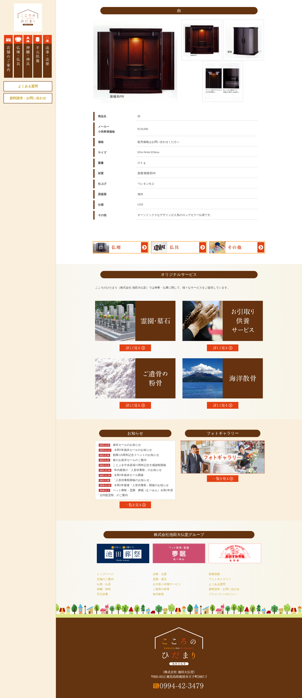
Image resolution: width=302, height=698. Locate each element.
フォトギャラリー (220, 579)
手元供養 (102, 594)
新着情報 (214, 574)
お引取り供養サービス (167, 584)
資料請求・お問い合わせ (28, 98)
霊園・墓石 (160, 579)
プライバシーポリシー (223, 594)
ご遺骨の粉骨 (161, 589)
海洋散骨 (158, 594)
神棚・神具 (104, 589)
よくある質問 (28, 86)
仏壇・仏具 (104, 584)
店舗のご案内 (105, 579)
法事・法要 (160, 574)
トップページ (105, 574)
